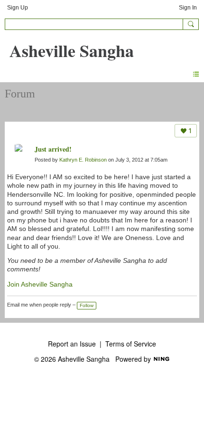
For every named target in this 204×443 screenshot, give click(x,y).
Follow (86, 305)
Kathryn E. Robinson (83, 160)
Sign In (188, 7)
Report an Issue (72, 343)
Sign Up (17, 7)
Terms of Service (130, 343)
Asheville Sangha (71, 50)
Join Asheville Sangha (40, 284)
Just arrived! (53, 149)
